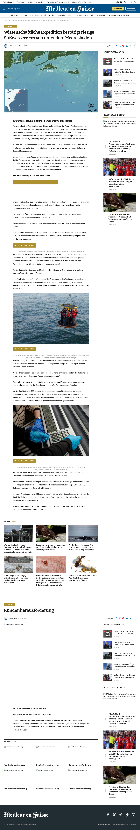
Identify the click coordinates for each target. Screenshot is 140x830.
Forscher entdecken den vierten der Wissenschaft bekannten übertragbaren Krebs (50, 547)
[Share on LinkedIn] (126, 46)
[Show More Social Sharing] (134, 46)
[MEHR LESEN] (35, 182)
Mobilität (41, 2)
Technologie (81, 15)
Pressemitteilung (63, 2)
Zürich (126, 15)
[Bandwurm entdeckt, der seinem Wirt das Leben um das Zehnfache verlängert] (83, 564)
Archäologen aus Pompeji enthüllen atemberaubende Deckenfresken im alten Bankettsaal (16, 579)
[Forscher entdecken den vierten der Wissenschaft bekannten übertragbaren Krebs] (51, 533)
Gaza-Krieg (88, 2)
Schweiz (61, 15)
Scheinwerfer (76, 2)
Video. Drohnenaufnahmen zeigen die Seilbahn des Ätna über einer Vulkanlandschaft (125, 93)
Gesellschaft (30, 2)
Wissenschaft (114, 15)
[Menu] (4, 8)
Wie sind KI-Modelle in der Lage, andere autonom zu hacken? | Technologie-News (125, 60)
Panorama (50, 2)
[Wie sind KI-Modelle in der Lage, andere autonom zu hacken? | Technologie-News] (107, 61)
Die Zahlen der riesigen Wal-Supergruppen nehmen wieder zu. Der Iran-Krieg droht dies (82, 547)
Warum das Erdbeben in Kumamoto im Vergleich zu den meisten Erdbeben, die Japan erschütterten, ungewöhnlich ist (18, 548)
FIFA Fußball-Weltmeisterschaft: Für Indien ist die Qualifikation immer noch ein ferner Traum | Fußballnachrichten (121, 146)
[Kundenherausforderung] (51, 654)
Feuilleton (20, 2)
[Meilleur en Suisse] (70, 8)
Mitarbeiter (13, 46)
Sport (70, 15)
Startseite (7, 20)
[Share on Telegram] (130, 46)
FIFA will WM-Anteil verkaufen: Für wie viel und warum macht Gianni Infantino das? (124, 71)
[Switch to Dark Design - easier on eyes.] (124, 2)
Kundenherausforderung (15, 765)
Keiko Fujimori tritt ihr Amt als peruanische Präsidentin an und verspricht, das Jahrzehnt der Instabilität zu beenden (125, 104)
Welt (91, 15)
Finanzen (15, 15)
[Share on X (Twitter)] (119, 46)
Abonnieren (117, 9)
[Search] (121, 2)
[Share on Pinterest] (123, 46)
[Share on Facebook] (116, 46)
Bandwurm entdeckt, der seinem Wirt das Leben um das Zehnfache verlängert (82, 577)
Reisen (37, 15)
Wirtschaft (101, 15)
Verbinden (131, 9)
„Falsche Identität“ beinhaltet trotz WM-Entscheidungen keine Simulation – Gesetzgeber (121, 182)
